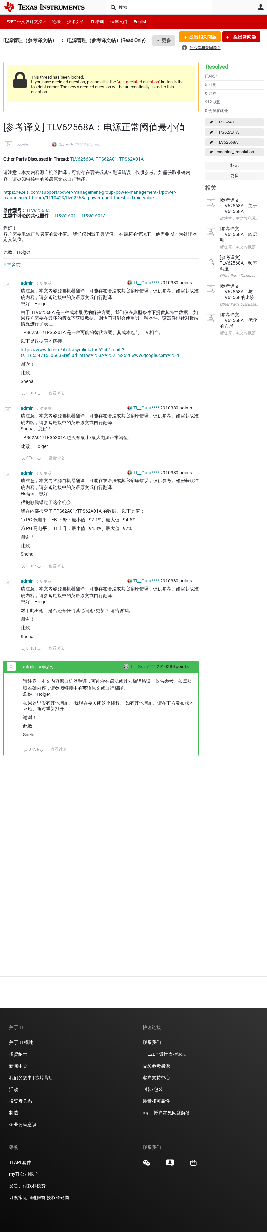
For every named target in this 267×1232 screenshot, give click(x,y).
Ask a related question (138, 81)
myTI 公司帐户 (23, 1174)
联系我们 (152, 1042)
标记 (234, 165)
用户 (260, 7)
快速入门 (118, 21)
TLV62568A (227, 142)
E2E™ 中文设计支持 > (26, 21)
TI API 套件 (20, 1162)
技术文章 (75, 21)
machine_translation (235, 152)
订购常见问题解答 (27, 1197)
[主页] (48, 7)
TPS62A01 (226, 122)
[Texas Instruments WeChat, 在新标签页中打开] (146, 1165)
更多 (166, 40)
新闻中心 (18, 1065)
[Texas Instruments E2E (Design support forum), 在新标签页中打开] (170, 1165)
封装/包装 (153, 1089)
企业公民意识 (22, 1124)
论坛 (56, 21)
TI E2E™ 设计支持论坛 (165, 1054)
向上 (23, 395)
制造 (13, 1112)
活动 (13, 1089)
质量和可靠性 (157, 1101)
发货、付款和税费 (27, 1185)
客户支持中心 (156, 1077)
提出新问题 (244, 36)
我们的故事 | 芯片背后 (31, 1077)
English (140, 21)
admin (22, 145)
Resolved (217, 67)
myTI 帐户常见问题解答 (166, 1112)
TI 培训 (97, 21)
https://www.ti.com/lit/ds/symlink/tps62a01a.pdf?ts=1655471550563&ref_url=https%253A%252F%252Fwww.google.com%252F (101, 352)
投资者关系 (20, 1101)
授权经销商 (58, 1197)
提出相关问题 (203, 36)
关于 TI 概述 (21, 1042)
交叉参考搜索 (156, 1065)
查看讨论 (56, 393)
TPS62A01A (228, 132)
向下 (39, 395)
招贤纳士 (18, 1054)
